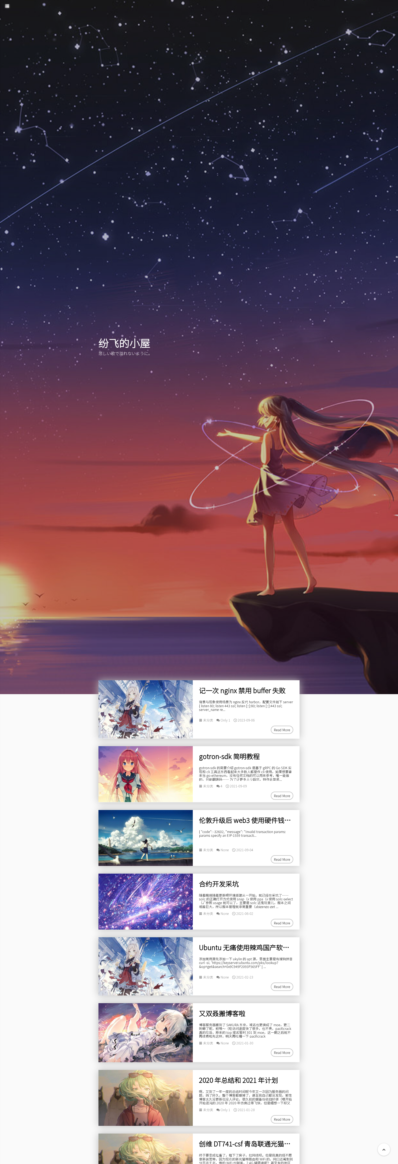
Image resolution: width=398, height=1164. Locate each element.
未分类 (208, 720)
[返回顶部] (384, 1149)
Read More (282, 729)
